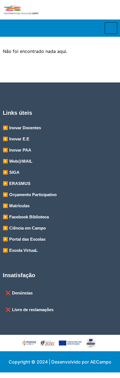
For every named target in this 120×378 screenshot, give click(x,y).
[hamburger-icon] (111, 28)
